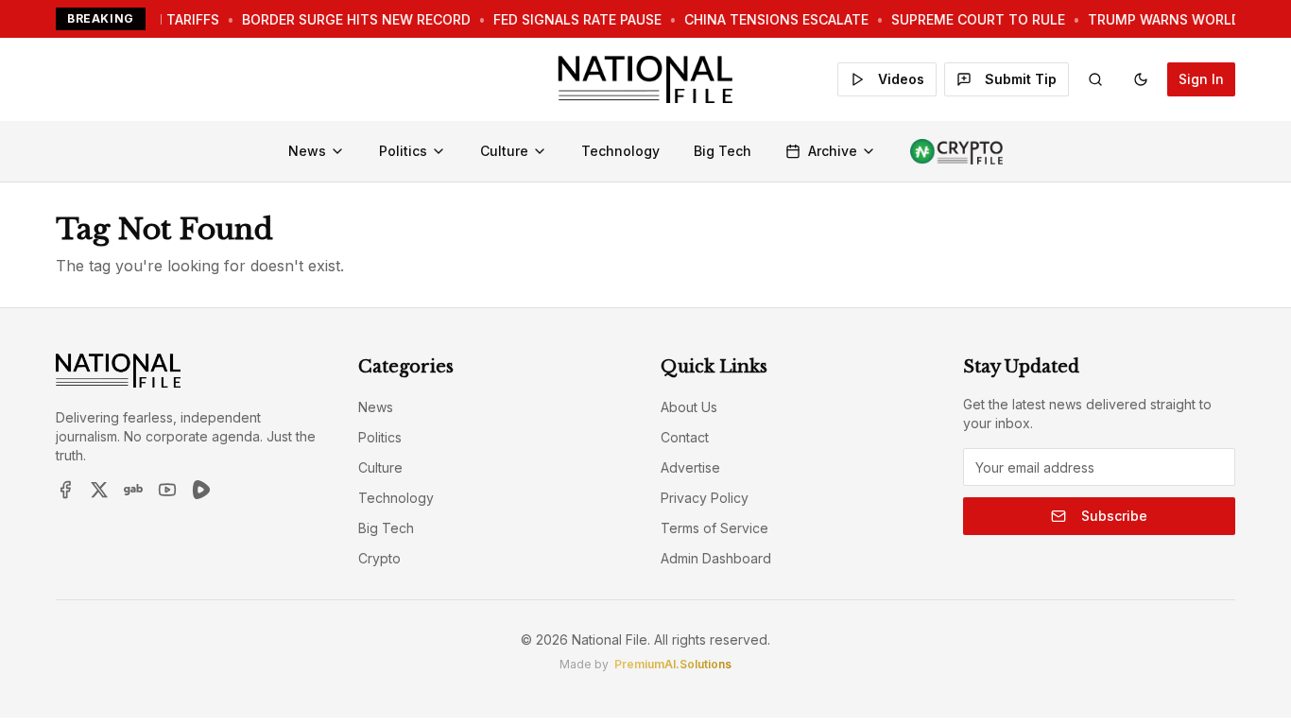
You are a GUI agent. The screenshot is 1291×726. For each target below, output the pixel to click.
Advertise (690, 467)
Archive (832, 151)
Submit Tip (1021, 79)
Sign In (1201, 79)
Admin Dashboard (716, 558)
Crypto (379, 558)
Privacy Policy (705, 498)
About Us (689, 407)
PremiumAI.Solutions (673, 664)
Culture (504, 151)
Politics (403, 151)
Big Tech (722, 151)
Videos (901, 79)
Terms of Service (714, 528)
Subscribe (1114, 516)
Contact (685, 437)
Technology (620, 151)
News (307, 151)
